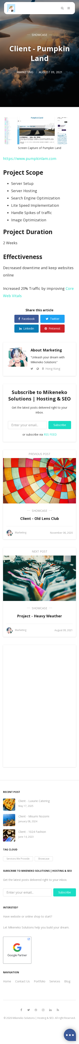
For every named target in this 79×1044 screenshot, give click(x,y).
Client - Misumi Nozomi (33, 816)
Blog (67, 981)
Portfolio (39, 981)
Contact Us (22, 981)
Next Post (39, 551)
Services (54, 981)
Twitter (54, 319)
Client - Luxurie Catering (34, 801)
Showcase (39, 35)
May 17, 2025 (25, 806)
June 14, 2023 (26, 836)
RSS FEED (50, 434)
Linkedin (28, 328)
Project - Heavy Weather (39, 616)
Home (7, 981)
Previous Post (39, 454)
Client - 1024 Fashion (32, 832)
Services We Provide (18, 858)
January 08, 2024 (27, 821)
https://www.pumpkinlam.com (29, 158)
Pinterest (54, 328)
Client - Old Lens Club (39, 518)
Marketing (52, 350)
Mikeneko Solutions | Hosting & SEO (33, 1018)
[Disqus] (39, 705)
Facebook (28, 319)
